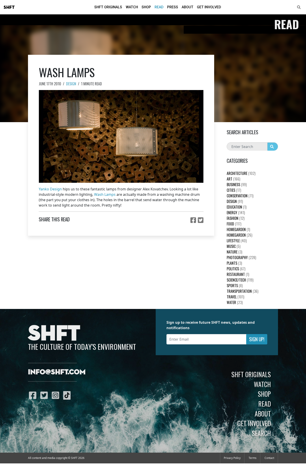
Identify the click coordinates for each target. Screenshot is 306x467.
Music (233, 246)
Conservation (240, 195)
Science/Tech (240, 280)
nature (234, 252)
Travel (235, 297)
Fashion (235, 218)
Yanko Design (50, 189)
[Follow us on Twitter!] (45, 395)
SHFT (9, 7)
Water (235, 302)
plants (234, 263)
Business (237, 184)
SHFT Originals (108, 7)
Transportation (242, 291)
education (236, 207)
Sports (235, 285)
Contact (269, 458)
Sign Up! (256, 339)
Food (234, 224)
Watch (132, 7)
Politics (236, 268)
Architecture (241, 173)
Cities (234, 190)
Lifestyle (237, 240)
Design (71, 83)
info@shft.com (57, 372)
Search (261, 433)
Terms (252, 458)
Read (159, 7)
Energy (236, 212)
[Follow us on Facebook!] (34, 395)
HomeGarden (238, 229)
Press (172, 7)
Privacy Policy (232, 458)
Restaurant (238, 274)
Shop (146, 7)
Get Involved (209, 7)
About (187, 7)
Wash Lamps (105, 194)
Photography (241, 257)
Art (233, 179)
